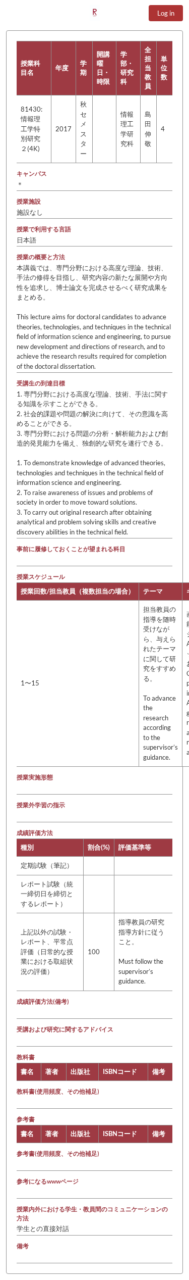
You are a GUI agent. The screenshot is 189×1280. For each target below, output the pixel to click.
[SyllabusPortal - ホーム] (95, 13)
